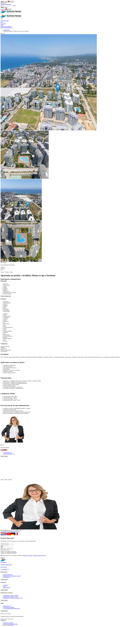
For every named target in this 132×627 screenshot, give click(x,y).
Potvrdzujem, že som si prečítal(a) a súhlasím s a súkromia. (24, 555)
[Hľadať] (14, 6)
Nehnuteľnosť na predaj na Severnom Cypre (13, 598)
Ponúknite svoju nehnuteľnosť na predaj (12, 576)
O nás (4, 586)
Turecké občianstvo (5, 20)
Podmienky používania (27, 555)
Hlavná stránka (6, 30)
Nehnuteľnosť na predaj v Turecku (10, 595)
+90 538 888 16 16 (7, 452)
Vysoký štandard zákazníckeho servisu (11, 608)
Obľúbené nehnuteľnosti (6, 4)
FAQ (5, 27)
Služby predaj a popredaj (8, 607)
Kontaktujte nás (9, 27)
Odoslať (2, 558)
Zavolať (5, 456)
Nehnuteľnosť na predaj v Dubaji (10, 596)
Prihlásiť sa (3, 620)
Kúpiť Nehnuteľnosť (7, 574)
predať (2, 24)
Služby (2, 27)
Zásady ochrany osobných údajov (10, 624)
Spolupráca (5, 585)
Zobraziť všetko (4, 579)
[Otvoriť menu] (1, 14)
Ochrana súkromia (37, 555)
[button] (2, 22)
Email (2, 456)
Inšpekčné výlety (7, 606)
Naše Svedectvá (6, 587)
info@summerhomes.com (8, 453)
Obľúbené (3, 9)
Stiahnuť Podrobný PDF (6, 296)
